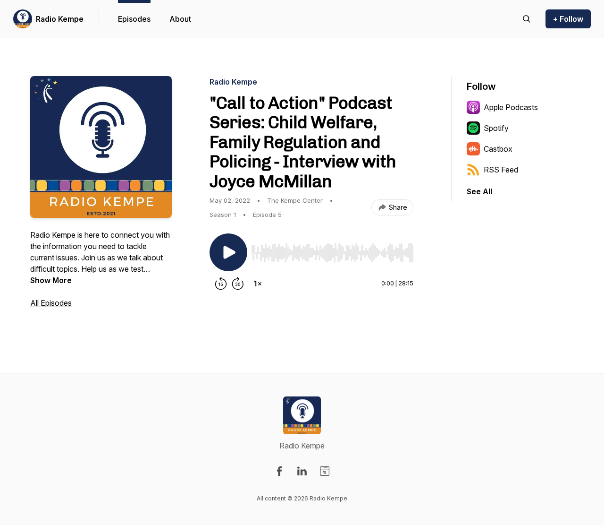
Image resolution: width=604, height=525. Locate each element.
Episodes (134, 19)
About (180, 19)
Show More (51, 280)
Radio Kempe (60, 19)
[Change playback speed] (257, 283)
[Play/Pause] (228, 252)
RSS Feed (501, 169)
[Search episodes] (526, 19)
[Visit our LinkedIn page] (302, 471)
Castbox (498, 149)
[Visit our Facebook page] (279, 471)
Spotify (496, 128)
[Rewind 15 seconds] (220, 283)
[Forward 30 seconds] (237, 283)
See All (479, 191)
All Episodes (51, 303)
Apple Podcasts (511, 107)
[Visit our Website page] (324, 471)
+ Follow (568, 19)
